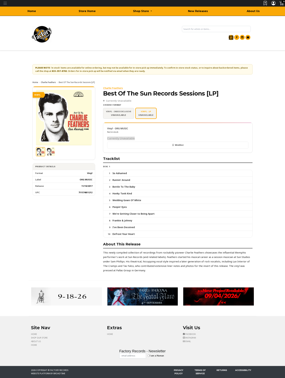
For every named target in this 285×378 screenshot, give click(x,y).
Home (32, 11)
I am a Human (157, 355)
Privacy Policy (178, 372)
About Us (253, 11)
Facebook (190, 334)
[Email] (248, 37)
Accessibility (243, 370)
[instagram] (242, 37)
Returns (222, 370)
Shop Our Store (39, 337)
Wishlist (179, 145)
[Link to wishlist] (265, 4)
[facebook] (236, 37)
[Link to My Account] (273, 4)
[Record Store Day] (231, 37)
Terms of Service (200, 372)
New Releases (198, 11)
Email (188, 341)
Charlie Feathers (48, 82)
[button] (142, 11)
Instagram (190, 337)
